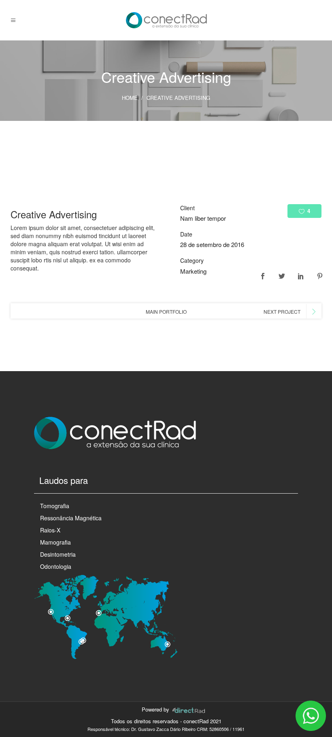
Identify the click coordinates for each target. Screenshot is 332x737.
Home (130, 97)
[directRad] (188, 709)
